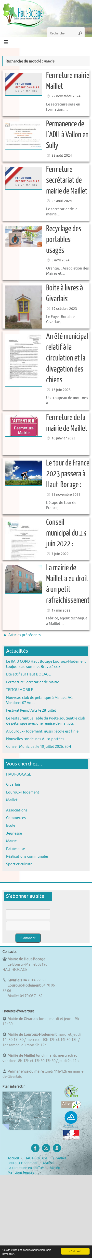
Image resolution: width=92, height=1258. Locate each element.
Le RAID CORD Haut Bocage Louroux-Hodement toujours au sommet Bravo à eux (46, 664)
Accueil (13, 1158)
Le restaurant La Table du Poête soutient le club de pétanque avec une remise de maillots (45, 721)
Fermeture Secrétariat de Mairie (32, 682)
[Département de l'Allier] (71, 1108)
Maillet (12, 799)
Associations (16, 810)
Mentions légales (21, 1172)
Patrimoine (15, 848)
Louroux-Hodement (22, 792)
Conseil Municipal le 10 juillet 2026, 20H (38, 746)
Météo (55, 1168)
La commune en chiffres (26, 1168)
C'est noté (75, 1251)
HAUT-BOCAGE (18, 774)
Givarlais (13, 784)
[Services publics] (71, 1138)
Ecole (10, 825)
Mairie (11, 841)
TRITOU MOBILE (19, 689)
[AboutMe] (57, 1148)
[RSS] (46, 1148)
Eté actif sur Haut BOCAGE (28, 674)
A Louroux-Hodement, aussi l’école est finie (42, 731)
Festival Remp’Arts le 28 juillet (31, 710)
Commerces (16, 817)
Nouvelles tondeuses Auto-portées (35, 738)
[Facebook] (35, 1148)
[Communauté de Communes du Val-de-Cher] (71, 1097)
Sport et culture (19, 864)
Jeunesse (14, 833)
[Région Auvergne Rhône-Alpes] (71, 1127)
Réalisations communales (27, 856)
